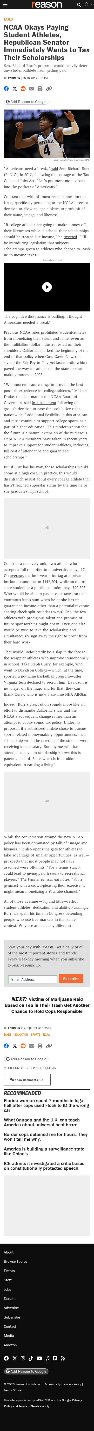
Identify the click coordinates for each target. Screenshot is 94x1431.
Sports (35, 1034)
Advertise (11, 1307)
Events (9, 1270)
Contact (10, 1326)
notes (64, 879)
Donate (9, 1298)
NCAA (46, 1034)
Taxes (8, 19)
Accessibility (52, 1384)
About (8, 1252)
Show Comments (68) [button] (29, 1080)
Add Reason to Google (28, 101)
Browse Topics (15, 1261)
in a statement (44, 402)
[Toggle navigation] (5, 4)
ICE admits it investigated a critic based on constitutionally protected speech (44, 1165)
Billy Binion (12, 78)
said (54, 168)
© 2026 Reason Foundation (22, 1384)
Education (21, 1034)
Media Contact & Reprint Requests (30, 1068)
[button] (88, 4)
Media (9, 1335)
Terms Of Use (12, 1390)
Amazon (10, 1344)
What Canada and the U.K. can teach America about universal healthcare (42, 1122)
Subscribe (71, 978)
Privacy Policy (72, 1384)
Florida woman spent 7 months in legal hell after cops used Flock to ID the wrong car (46, 1105)
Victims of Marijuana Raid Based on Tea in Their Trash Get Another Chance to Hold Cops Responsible (47, 1005)
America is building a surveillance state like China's (44, 1151)
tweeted (70, 237)
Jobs (7, 1289)
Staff (8, 1279)
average (16, 575)
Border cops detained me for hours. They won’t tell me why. (46, 1136)
